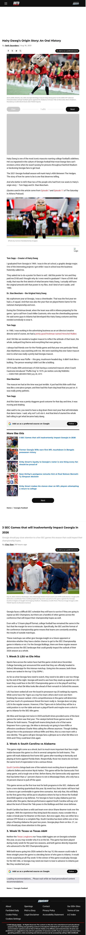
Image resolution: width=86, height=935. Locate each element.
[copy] (20, 50)
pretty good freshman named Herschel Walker (55, 334)
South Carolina (13, 767)
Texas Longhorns (24, 836)
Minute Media (16, 925)
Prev (13, 109)
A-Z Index (71, 914)
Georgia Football (21, 508)
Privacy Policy (49, 910)
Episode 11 (58, 190)
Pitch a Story (29, 910)
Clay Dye (9, 544)
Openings (28, 906)
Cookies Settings (13, 919)
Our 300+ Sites (73, 906)
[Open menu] (5, 3)
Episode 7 (45, 190)
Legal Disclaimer (31, 914)
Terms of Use (73, 910)
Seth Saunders (12, 45)
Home (9, 508)
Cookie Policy (12, 914)
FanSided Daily (12, 910)
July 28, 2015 (37, 374)
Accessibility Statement (53, 914)
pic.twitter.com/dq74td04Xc (56, 371)
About (8, 906)
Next (72, 109)
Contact (46, 906)
